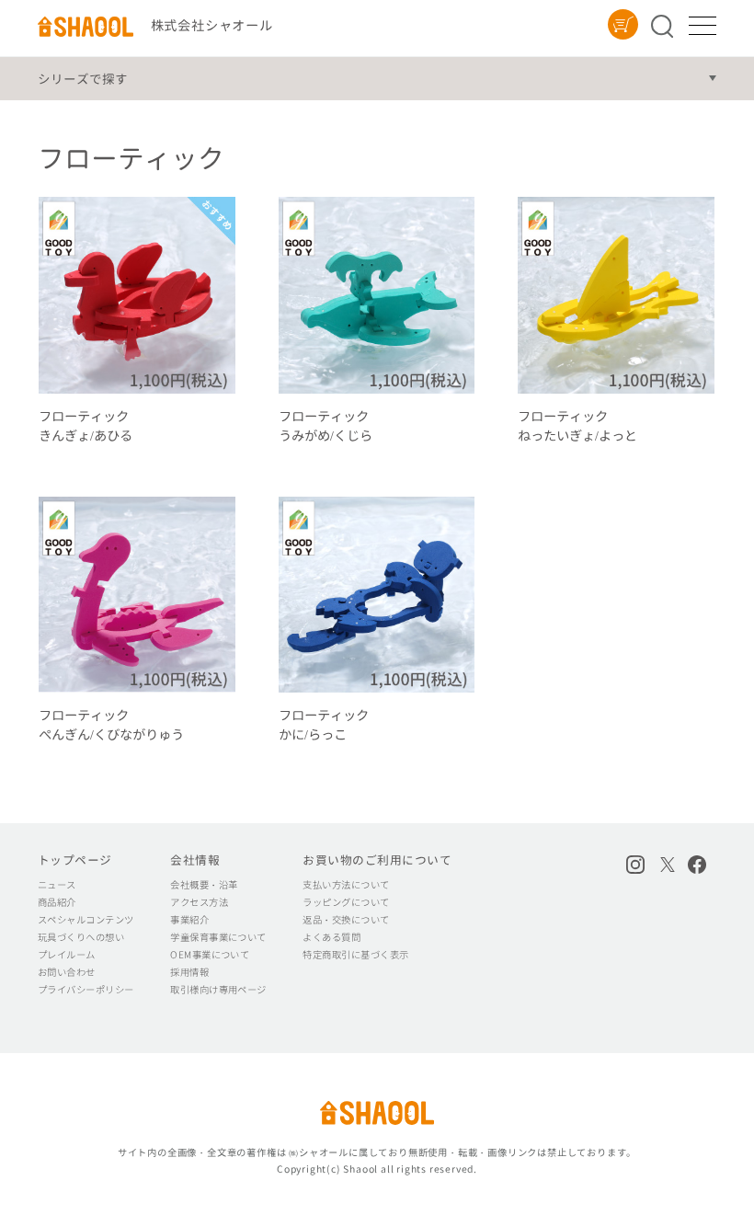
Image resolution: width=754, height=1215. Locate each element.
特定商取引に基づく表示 (355, 954)
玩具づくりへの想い (81, 937)
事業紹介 (189, 919)
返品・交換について (346, 919)
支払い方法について (346, 884)
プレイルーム (67, 954)
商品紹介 (57, 902)
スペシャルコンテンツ (86, 919)
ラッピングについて (346, 902)
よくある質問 (331, 937)
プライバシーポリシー (86, 989)
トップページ (75, 860)
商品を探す (665, 25)
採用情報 (189, 972)
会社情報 (195, 860)
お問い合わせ (67, 972)
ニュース (57, 884)
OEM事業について (209, 954)
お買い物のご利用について (377, 860)
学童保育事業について (218, 937)
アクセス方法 (199, 902)
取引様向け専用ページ (218, 989)
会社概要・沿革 (203, 884)
